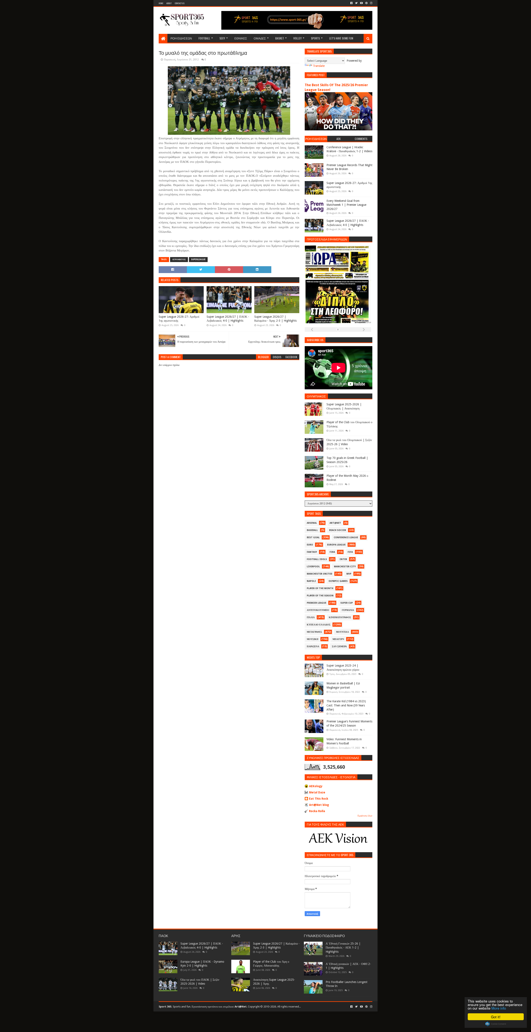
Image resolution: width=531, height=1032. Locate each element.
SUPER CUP (346, 603)
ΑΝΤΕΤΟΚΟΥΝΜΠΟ (318, 610)
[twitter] (356, 3)
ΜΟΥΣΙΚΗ (312, 639)
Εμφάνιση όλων (365, 815)
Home (161, 3)
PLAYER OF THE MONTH (320, 588)
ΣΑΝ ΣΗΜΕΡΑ (339, 646)
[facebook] (351, 3)
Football (204, 38)
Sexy (222, 38)
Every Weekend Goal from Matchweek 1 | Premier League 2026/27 (346, 205)
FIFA (350, 552)
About (169, 3)
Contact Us (179, 3)
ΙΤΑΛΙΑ (311, 617)
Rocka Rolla (317, 811)
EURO (310, 544)
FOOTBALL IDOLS (317, 559)
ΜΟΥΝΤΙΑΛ (342, 632)
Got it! (496, 1016)
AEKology (316, 786)
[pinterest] (366, 3)
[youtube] (361, 3)
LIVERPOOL (313, 566)
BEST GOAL (313, 537)
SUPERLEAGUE (198, 259)
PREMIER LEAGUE (316, 603)
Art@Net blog (319, 804)
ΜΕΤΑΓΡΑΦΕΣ (314, 632)
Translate (319, 65)
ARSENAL (312, 523)
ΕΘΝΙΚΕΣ (240, 38)
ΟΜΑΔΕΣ (260, 38)
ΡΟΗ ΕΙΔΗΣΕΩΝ (181, 38)
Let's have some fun (341, 38)
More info (498, 1008)
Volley (297, 38)
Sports (315, 38)
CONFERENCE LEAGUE (346, 537)
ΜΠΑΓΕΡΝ (338, 639)
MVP (348, 573)
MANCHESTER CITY (345, 566)
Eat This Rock (318, 798)
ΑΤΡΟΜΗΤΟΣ (179, 259)
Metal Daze (317, 792)
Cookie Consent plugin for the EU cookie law (495, 1024)
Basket (279, 38)
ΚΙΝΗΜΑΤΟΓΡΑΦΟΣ (340, 617)
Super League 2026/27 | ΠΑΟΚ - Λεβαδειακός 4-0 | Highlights (228, 318)
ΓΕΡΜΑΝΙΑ (348, 610)
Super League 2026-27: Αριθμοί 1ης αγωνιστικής (179, 318)
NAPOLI (311, 581)
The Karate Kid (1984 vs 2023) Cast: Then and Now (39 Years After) (346, 705)
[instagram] (370, 3)
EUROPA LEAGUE (336, 544)
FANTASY (312, 552)
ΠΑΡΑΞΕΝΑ (313, 646)
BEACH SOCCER (337, 530)
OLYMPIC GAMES (338, 581)
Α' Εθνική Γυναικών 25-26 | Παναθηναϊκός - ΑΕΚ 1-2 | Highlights (343, 947)
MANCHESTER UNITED (319, 573)
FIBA (332, 552)
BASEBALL (312, 530)
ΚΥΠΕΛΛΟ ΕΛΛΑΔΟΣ (318, 624)
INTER (343, 559)
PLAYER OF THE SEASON (320, 595)
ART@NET (335, 523)
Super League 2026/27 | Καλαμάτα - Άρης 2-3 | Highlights (275, 318)
